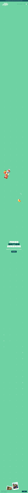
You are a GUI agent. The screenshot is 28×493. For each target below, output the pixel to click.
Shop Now (14, 251)
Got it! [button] (24, 491)
